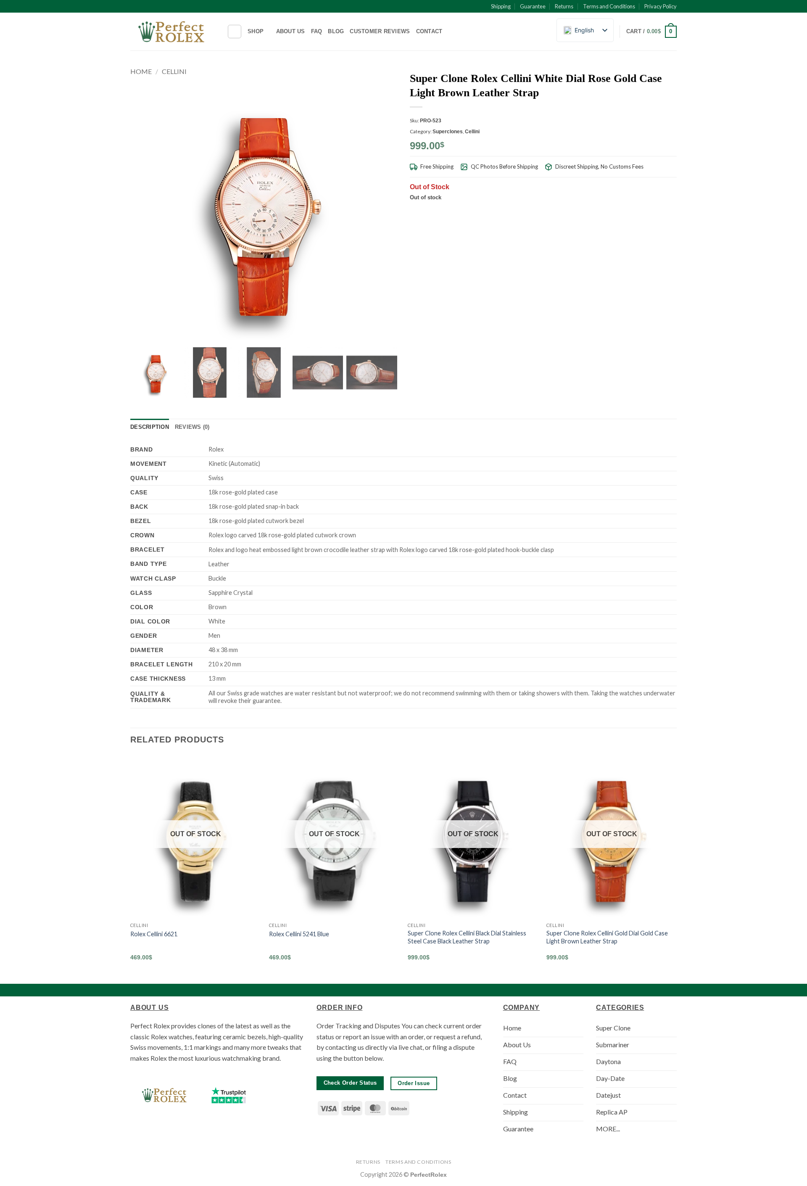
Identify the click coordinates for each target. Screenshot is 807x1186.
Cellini (174, 71)
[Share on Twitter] (630, 212)
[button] (651, 32)
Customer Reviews (380, 31)
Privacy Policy (660, 6)
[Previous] (130, 865)
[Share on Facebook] (620, 212)
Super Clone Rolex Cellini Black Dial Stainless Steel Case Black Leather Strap (467, 937)
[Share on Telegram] (671, 212)
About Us (290, 31)
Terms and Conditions (609, 6)
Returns (564, 6)
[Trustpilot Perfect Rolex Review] (228, 1095)
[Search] (234, 31)
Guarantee (533, 6)
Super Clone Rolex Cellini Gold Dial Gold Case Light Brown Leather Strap (607, 937)
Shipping (501, 6)
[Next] (676, 865)
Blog (336, 31)
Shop (256, 31)
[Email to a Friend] (640, 212)
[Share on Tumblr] (661, 212)
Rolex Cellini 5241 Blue (299, 934)
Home (141, 71)
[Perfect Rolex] (172, 31)
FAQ (316, 31)
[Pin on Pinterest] (651, 212)
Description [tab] (149, 427)
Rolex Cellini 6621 (153, 934)
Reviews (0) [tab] (192, 427)
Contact (429, 31)
